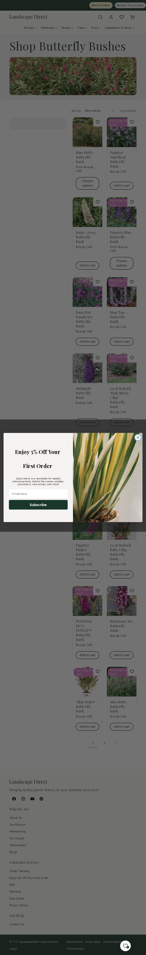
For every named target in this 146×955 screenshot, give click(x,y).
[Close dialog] (138, 437)
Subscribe (38, 505)
